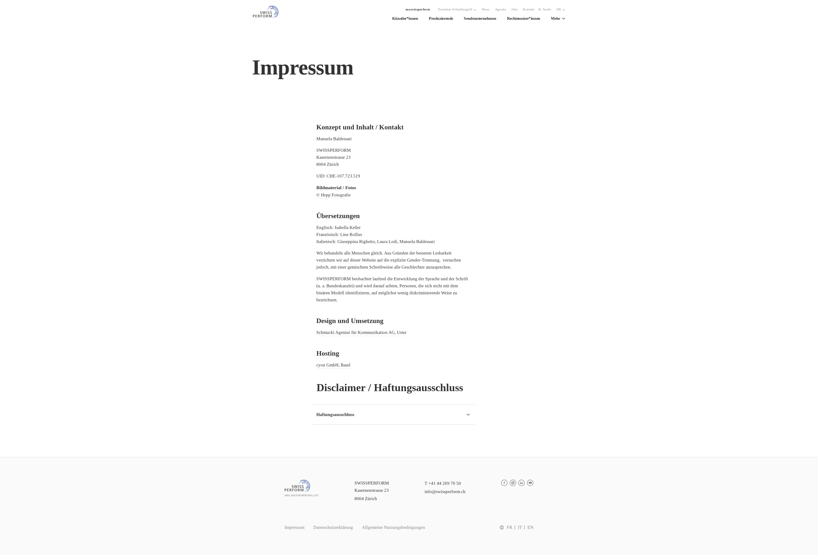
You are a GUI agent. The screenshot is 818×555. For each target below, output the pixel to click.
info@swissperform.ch (445, 491)
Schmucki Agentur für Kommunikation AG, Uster (361, 332)
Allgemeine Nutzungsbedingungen (393, 527)
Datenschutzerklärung (333, 527)
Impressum (294, 527)
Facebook (504, 483)
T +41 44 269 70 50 (443, 483)
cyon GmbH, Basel (333, 365)
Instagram (513, 483)
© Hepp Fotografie (333, 194)
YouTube (530, 483)
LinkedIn (521, 483)
